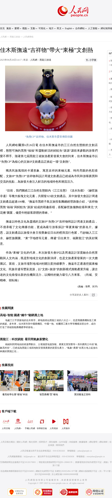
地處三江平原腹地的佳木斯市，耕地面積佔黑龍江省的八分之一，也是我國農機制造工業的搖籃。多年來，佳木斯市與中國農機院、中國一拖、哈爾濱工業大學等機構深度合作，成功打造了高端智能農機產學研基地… (48, 324)
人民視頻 (54, 428)
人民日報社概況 (8, 442)
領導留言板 (42, 428)
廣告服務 (53, 442)
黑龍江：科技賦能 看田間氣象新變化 (24, 339)
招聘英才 (43, 442)
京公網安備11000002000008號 (65, 474)
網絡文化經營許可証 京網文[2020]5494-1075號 (56, 471)
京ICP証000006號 (42, 474)
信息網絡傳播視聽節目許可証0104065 (17, 471)
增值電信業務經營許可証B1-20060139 (55, 462)
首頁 (2, 28)
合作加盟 (63, 442)
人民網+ (18, 428)
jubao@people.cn (84, 451)
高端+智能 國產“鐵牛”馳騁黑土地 (21, 315)
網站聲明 (93, 442)
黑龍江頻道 (15, 37)
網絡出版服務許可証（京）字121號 (95, 471)
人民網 (3, 37)
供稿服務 (73, 442)
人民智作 (66, 428)
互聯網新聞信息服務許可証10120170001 (18, 462)
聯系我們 (60, 445)
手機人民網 (30, 428)
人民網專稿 (28, 37)
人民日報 (6, 428)
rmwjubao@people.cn (96, 456)
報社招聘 (33, 442)
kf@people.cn (29, 456)
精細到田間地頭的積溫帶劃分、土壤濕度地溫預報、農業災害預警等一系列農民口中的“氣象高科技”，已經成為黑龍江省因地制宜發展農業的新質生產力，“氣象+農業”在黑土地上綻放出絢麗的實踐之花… (49, 348)
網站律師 (103, 442)
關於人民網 (22, 442)
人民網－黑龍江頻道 (40, 60)
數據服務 (83, 442)
